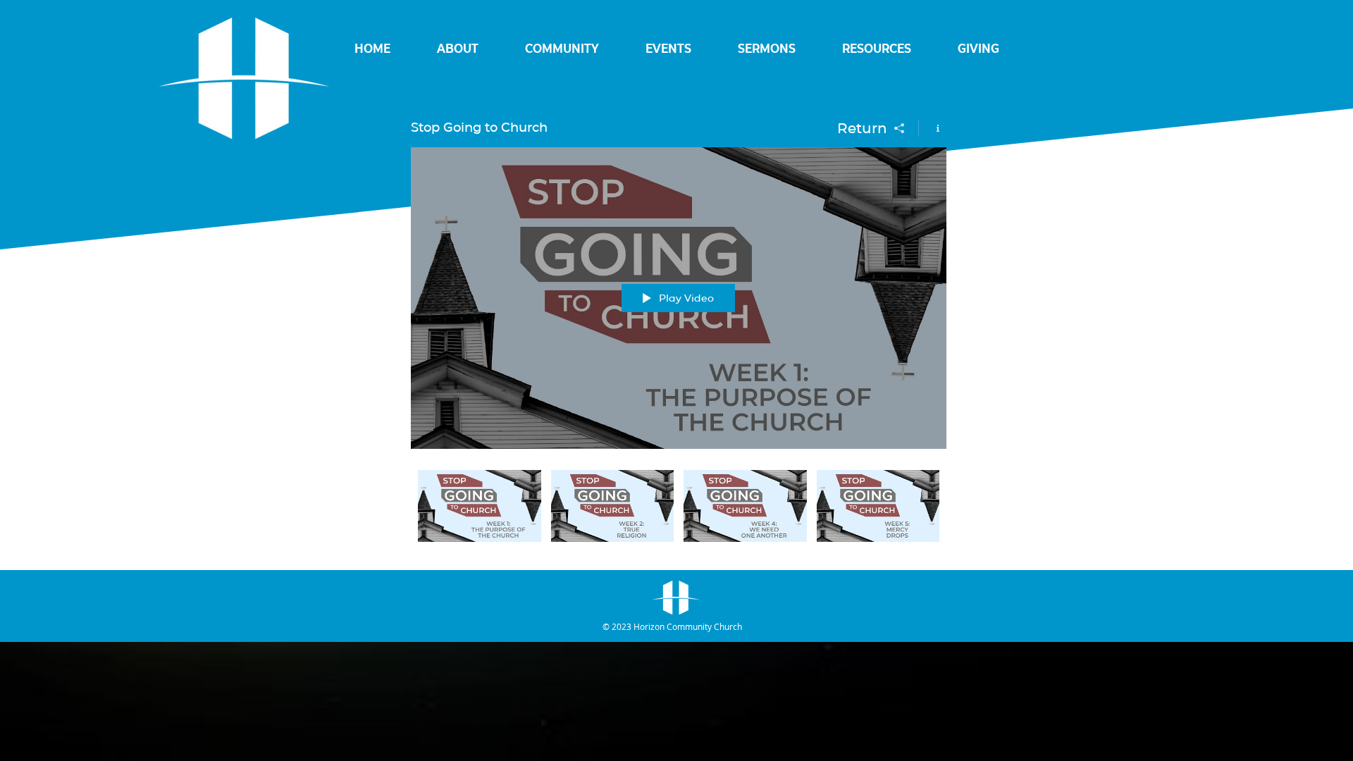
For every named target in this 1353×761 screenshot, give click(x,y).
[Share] (899, 128)
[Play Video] (479, 505)
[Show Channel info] (932, 128)
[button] (458, 48)
